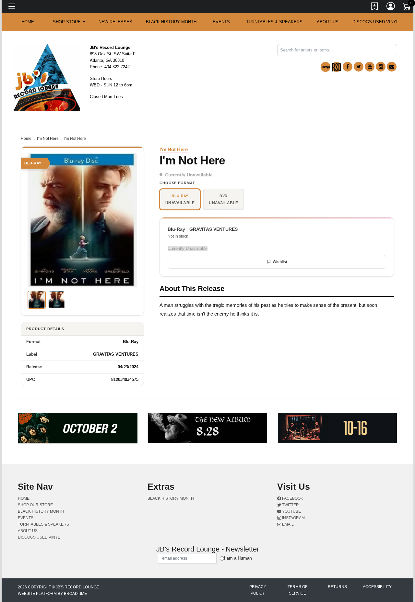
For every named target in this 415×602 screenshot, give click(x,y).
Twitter (290, 505)
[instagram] (380, 66)
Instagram (293, 518)
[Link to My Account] (391, 7)
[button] (69, 22)
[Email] (391, 66)
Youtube (291, 511)
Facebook (292, 498)
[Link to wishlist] (374, 7)
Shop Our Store (35, 505)
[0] (407, 8)
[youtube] (369, 66)
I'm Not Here (48, 138)
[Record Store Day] (336, 66)
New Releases (115, 21)
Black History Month (171, 21)
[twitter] (358, 66)
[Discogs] (325, 66)
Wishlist (280, 262)
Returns (337, 587)
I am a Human (238, 558)
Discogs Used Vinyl (375, 21)
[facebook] (347, 66)
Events (221, 21)
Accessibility (377, 587)
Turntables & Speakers (274, 21)
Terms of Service (297, 590)
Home (26, 138)
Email (287, 524)
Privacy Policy (257, 590)
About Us (327, 21)
